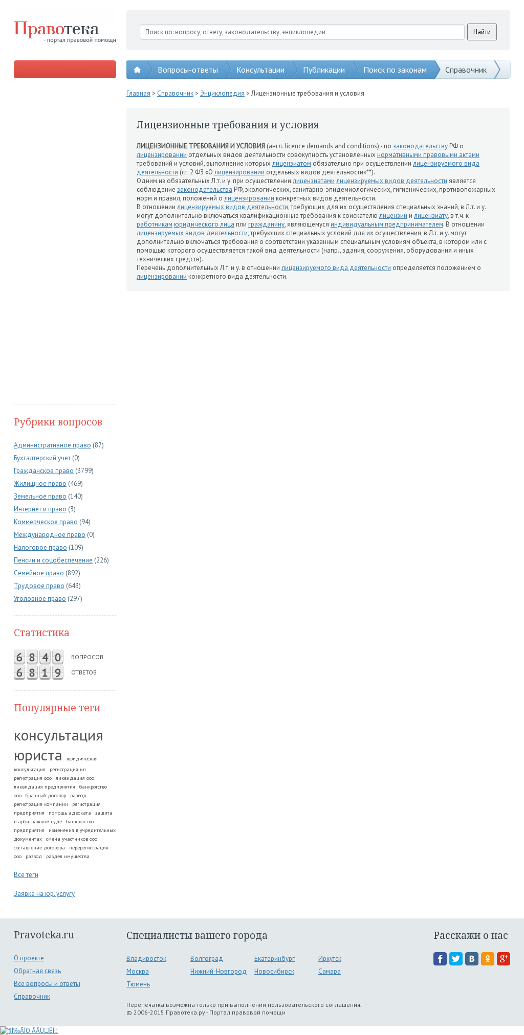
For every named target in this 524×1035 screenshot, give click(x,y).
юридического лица (204, 224)
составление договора (39, 847)
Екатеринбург (274, 958)
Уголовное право (40, 598)
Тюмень (138, 984)
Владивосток (146, 958)
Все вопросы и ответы (47, 983)
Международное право (49, 534)
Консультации (260, 69)
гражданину (266, 224)
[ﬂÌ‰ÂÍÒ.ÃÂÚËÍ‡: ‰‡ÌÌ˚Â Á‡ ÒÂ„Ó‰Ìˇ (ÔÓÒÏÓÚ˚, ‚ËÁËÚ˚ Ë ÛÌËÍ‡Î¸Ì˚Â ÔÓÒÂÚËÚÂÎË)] (29, 1030)
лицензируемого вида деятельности (336, 267)
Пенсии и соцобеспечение (53, 560)
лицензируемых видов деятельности (391, 180)
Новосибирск (274, 971)
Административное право (52, 445)
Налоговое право (40, 547)
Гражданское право (44, 470)
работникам (154, 224)
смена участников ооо (71, 839)
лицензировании (162, 154)
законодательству (420, 146)
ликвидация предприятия (44, 786)
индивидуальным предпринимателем (387, 224)
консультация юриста (58, 744)
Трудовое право (39, 585)
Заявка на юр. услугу (44, 893)
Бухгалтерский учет (42, 458)
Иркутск (329, 958)
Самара (329, 971)
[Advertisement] (65, 242)
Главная (138, 93)
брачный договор (46, 795)
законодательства (204, 189)
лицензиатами (314, 180)
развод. (79, 795)
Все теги (26, 874)
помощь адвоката (70, 812)
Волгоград (206, 958)
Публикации (324, 69)
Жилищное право (40, 483)
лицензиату (431, 215)
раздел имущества (68, 856)
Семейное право (39, 573)
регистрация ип (68, 769)
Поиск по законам (395, 69)
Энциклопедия (222, 93)
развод (34, 856)
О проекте (29, 958)
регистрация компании (41, 804)
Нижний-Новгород (218, 971)
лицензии (393, 215)
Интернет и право (40, 509)
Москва (137, 971)
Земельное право (40, 496)
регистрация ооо (33, 778)
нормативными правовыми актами (428, 154)
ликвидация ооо (75, 778)
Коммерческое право (46, 522)
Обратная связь (37, 970)
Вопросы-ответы (188, 69)
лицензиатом (291, 163)
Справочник (466, 69)
